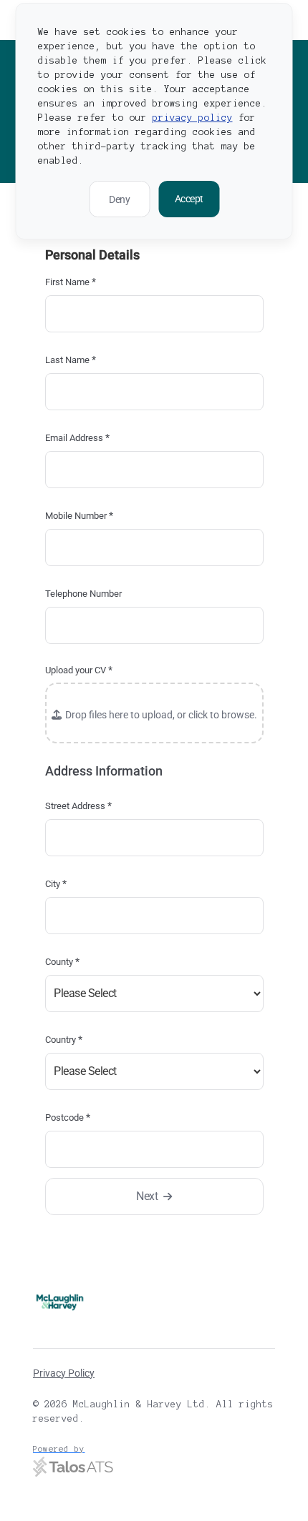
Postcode (67, 1117)
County (62, 961)
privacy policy (193, 118)
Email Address (77, 437)
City (56, 883)
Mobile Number (79, 515)
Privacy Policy (64, 1373)
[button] (154, 713)
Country (63, 1039)
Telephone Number (83, 593)
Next (147, 1196)
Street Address (78, 805)
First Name (70, 281)
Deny (119, 199)
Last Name (70, 359)
